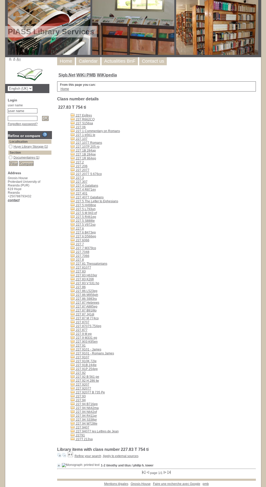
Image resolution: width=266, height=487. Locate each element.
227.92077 (83, 388)
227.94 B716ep (86, 404)
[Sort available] (70, 456)
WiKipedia (107, 75)
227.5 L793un (85, 209)
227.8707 (82, 322)
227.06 (80, 127)
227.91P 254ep (86, 369)
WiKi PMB (86, 75)
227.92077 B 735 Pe (90, 392)
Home (66, 61)
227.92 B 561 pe (87, 377)
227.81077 (83, 267)
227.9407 (82, 427)
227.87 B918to (86, 310)
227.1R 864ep (85, 158)
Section (15, 152)
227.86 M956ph (86, 295)
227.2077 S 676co (88, 174)
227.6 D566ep (85, 236)
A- (10, 58)
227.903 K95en (86, 341)
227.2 (79, 162)
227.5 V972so (85, 224)
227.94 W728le (86, 423)
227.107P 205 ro (87, 146)
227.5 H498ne (85, 205)
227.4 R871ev (85, 189)
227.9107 (82, 357)
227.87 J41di (84, 314)
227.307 (81, 182)
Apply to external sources (120, 456)
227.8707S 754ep (88, 326)
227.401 (81, 193)
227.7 (79, 244)
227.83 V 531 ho (87, 283)
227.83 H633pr (86, 275)
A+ (19, 59)
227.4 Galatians (86, 185)
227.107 (81, 139)
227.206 (81, 166)
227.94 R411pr (86, 416)
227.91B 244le (86, 365)
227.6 (79, 228)
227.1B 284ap (85, 150)
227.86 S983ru (86, 299)
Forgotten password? (23, 124)
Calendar (88, 61)
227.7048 (82, 252)
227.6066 (82, 240)
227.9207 (82, 384)
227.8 (79, 260)
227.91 (80, 345)
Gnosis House (141, 484)
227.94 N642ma (87, 408)
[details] (59, 465)
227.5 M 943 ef (86, 213)
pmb (206, 484)
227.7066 (82, 256)
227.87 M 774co (87, 318)
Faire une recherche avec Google (176, 484)
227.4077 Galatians (89, 197)
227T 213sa (84, 439)
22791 (80, 435)
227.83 (80, 271)
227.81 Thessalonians (91, 263)
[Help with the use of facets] (44, 134)
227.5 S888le (85, 221)
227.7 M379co (85, 248)
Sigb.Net (66, 75)
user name (15, 105)
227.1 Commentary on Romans (97, 131)
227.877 (81, 330)
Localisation (19, 142)
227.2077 (82, 170)
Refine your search (88, 456)
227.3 (79, 178)
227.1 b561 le (85, 135)
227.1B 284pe (85, 154)
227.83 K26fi (84, 279)
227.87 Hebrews (87, 302)
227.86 (80, 287)
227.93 (80, 396)
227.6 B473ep (85, 232)
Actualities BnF (119, 61)
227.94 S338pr (86, 419)
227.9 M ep (83, 334)
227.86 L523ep (86, 291)
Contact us (153, 61)
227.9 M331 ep (86, 338)
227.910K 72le (86, 361)
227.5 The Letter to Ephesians (96, 201)
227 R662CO (85, 119)
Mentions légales (116, 484)
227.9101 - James (88, 349)
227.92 (80, 373)
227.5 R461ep (85, 217)
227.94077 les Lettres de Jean (97, 431)
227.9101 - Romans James (94, 353)
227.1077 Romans (88, 143)
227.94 (80, 400)
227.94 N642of (86, 412)
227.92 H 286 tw (87, 380)
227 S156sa (84, 123)
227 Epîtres (83, 115)
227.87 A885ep (86, 306)
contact (13, 200)
